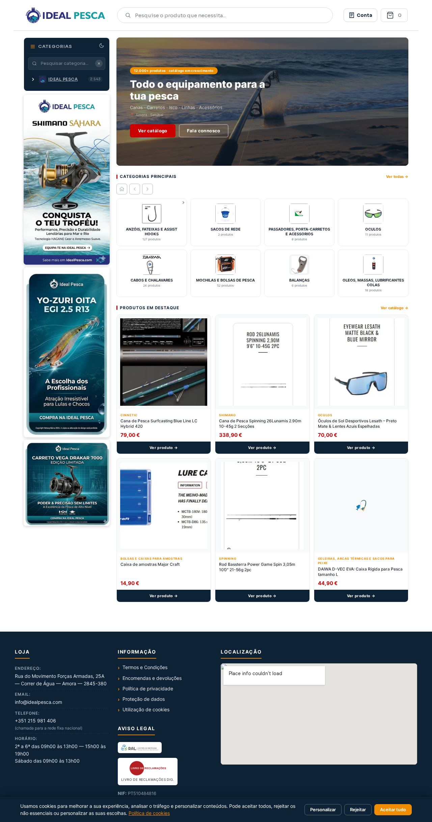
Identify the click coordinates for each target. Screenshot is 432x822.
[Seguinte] (147, 189)
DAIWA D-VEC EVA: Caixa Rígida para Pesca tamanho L (360, 571)
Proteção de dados (144, 699)
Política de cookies (149, 813)
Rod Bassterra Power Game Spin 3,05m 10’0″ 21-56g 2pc (257, 567)
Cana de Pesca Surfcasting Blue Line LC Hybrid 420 (158, 423)
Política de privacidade (148, 688)
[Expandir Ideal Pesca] (33, 79)
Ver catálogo (152, 130)
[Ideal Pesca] (65, 15)
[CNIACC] (140, 747)
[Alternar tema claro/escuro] (101, 45)
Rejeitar (358, 809)
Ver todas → (397, 176)
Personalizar (323, 809)
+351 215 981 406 (35, 720)
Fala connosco (203, 130)
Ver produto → (164, 447)
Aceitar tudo (393, 809)
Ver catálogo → (394, 308)
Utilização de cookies (146, 709)
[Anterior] (134, 189)
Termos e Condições (145, 667)
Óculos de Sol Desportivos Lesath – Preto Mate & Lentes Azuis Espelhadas (357, 423)
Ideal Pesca (63, 79)
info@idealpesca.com (38, 702)
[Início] (121, 189)
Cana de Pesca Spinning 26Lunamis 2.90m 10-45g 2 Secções (260, 423)
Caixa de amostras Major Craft (150, 564)
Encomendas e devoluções (152, 678)
